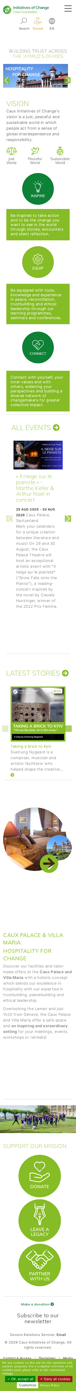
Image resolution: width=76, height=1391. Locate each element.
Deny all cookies (56, 1379)
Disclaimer (47, 1358)
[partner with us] (40, 1245)
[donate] (40, 1156)
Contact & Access (17, 1358)
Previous (7, 80)
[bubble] (38, 174)
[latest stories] (65, 673)
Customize (27, 1385)
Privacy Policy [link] (49, 1385)
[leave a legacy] (40, 1201)
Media (68, 1358)
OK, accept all (21, 1379)
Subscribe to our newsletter (38, 1318)
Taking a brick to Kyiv (31, 746)
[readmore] (56, 427)
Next (68, 80)
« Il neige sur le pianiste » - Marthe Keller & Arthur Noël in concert (35, 488)
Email (61, 1335)
